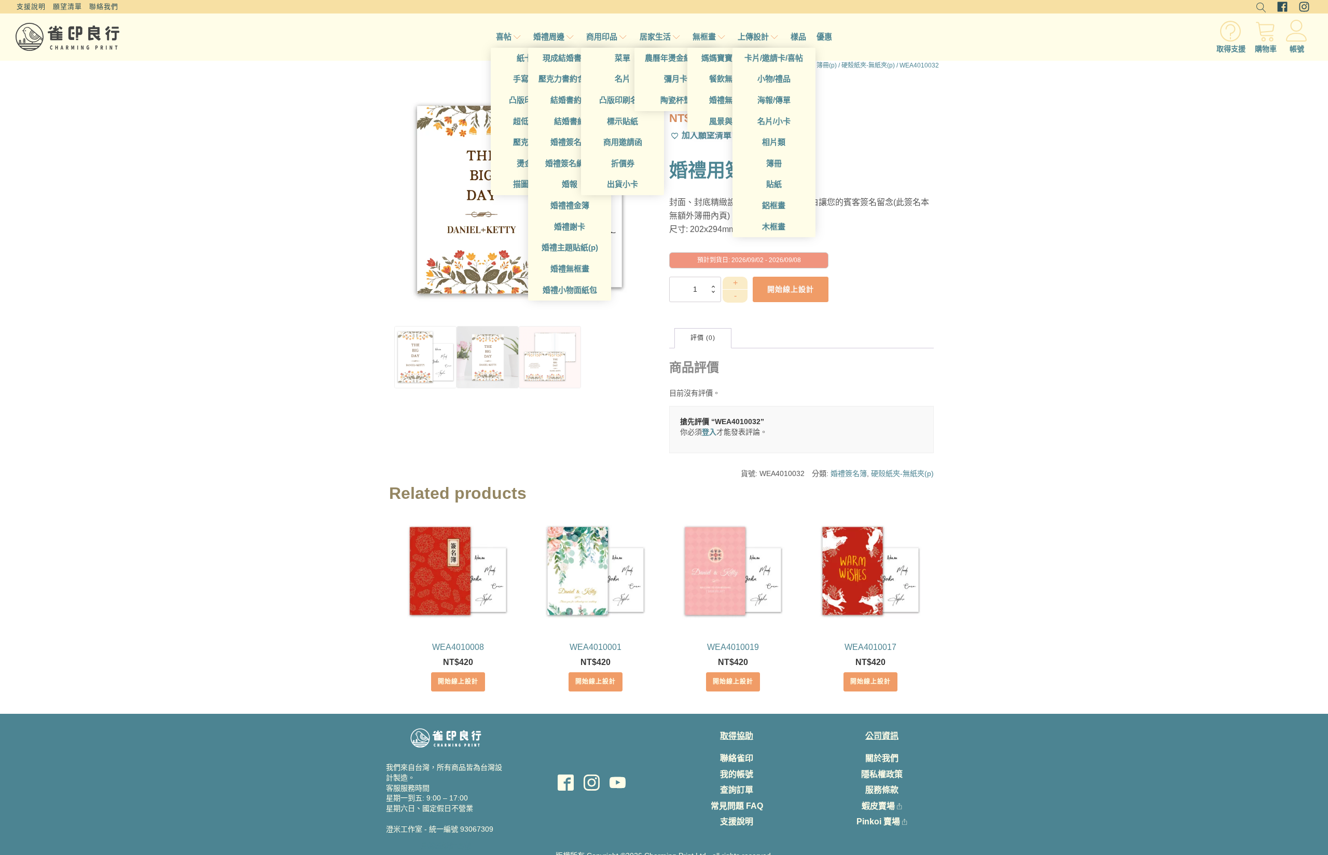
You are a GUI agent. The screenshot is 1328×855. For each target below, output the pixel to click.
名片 (622, 78)
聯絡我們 (103, 6)
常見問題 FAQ (737, 806)
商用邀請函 (622, 142)
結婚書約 (569, 121)
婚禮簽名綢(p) (569, 163)
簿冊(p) (827, 65)
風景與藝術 (728, 121)
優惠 (824, 36)
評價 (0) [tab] (702, 338)
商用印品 (601, 36)
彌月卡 (675, 78)
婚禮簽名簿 (569, 142)
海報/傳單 (774, 100)
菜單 (622, 57)
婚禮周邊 (548, 36)
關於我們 (881, 758)
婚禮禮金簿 (569, 205)
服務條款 (881, 789)
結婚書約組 (569, 100)
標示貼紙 (622, 121)
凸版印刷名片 (622, 100)
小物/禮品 (774, 78)
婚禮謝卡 (569, 226)
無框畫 (704, 36)
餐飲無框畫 (728, 78)
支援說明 (31, 6)
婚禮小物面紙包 (570, 290)
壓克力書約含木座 (569, 78)
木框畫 (773, 226)
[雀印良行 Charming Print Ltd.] (67, 37)
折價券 (622, 163)
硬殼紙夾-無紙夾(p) (868, 65)
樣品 (798, 36)
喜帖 (503, 36)
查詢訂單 (736, 789)
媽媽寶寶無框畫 (728, 57)
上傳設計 (753, 36)
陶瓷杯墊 (675, 100)
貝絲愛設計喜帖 (446, 846)
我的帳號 (736, 774)
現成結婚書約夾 (570, 57)
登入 (709, 432)
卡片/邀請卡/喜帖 (773, 57)
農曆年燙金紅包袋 (676, 57)
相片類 (773, 142)
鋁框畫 (773, 205)
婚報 (569, 184)
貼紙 (774, 184)
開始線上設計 (458, 681)
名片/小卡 (774, 121)
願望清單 (67, 6)
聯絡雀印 (736, 758)
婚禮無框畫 (569, 268)
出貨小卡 (622, 184)
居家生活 (655, 36)
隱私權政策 (882, 774)
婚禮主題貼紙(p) (570, 247)
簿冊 (774, 163)
